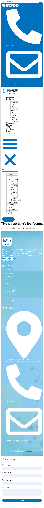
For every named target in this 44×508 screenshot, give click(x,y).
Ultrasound (11, 123)
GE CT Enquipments (15, 120)
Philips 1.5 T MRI (14, 105)
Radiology (10, 99)
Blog (8, 131)
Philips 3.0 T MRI (14, 111)
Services (10, 129)
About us (10, 97)
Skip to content (7, 2)
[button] (10, 153)
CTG (8, 127)
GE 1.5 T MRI (14, 116)
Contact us (11, 133)
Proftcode (28, 451)
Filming (9, 125)
